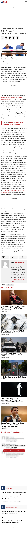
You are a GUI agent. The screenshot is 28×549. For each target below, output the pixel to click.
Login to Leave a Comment (14, 451)
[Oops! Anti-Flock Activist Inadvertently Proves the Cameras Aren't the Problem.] (14, 389)
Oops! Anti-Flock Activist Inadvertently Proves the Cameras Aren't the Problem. (12, 400)
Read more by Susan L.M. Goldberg (17, 280)
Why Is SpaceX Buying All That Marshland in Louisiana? (12, 332)
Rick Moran (4, 378)
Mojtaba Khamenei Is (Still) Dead (13, 377)
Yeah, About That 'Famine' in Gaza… (11, 355)
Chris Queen (4, 311)
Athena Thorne (5, 403)
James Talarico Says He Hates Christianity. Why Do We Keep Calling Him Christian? (12, 425)
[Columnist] (5, 263)
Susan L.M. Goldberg (6, 33)
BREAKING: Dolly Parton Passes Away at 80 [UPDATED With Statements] (13, 308)
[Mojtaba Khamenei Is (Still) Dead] (14, 368)
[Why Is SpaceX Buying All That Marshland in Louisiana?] (14, 322)
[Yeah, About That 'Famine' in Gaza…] (14, 345)
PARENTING (10, 284)
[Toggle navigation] (25, 1)
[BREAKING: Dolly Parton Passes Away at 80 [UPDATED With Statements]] (14, 297)
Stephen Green (5, 334)
